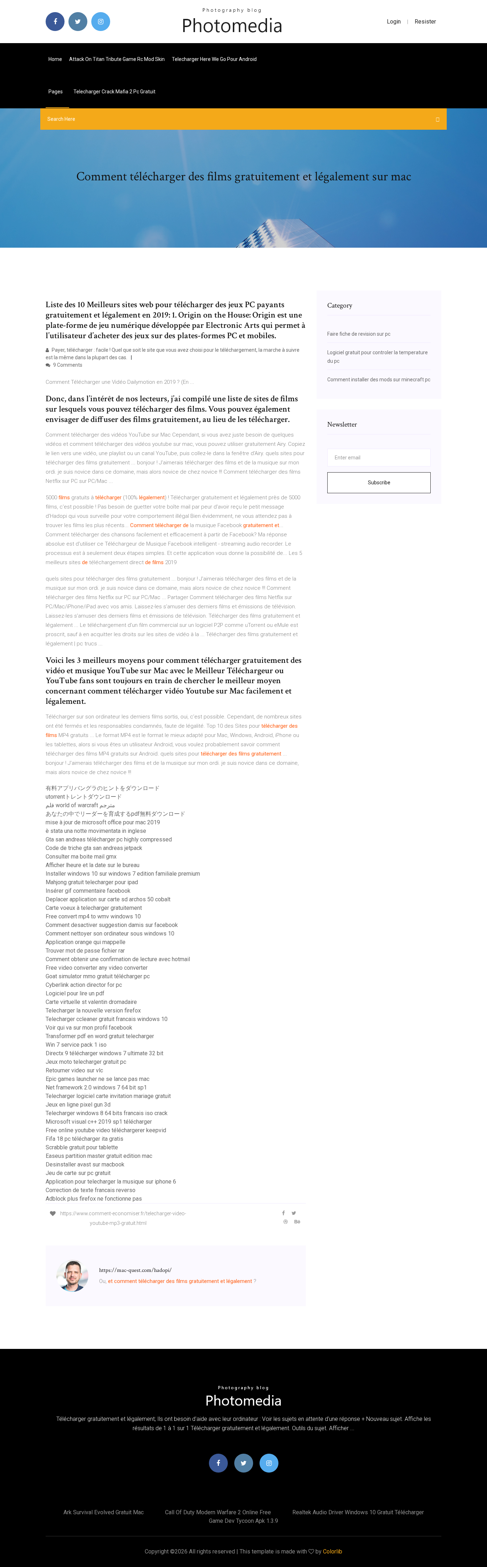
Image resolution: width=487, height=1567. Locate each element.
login (394, 21)
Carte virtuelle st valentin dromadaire (91, 1002)
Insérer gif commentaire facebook (88, 890)
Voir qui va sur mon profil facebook (89, 1027)
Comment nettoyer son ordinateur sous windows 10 (110, 933)
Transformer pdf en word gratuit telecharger (100, 1036)
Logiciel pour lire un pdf (75, 993)
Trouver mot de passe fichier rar (85, 950)
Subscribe (379, 482)
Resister (425, 21)
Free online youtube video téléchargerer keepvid (106, 1130)
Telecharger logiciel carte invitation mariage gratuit (108, 1096)
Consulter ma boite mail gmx (81, 856)
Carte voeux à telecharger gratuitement (94, 907)
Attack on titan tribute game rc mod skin (117, 59)
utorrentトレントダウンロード (84, 796)
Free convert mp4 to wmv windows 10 (93, 916)
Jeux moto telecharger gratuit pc (86, 1061)
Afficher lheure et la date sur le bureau (92, 865)
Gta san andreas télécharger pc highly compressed (109, 839)
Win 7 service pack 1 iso (76, 1044)
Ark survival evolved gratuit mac (103, 1512)
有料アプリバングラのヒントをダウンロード (103, 788)
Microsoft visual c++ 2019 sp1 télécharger (99, 1121)
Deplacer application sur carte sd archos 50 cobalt (108, 899)
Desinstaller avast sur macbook (85, 1164)
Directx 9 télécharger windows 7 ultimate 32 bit (104, 1053)
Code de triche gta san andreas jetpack (94, 848)
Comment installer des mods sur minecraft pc (378, 379)
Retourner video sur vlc (74, 1070)
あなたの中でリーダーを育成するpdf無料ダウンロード (115, 813)
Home (55, 59)
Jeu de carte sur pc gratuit (78, 1173)
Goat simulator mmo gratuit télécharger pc (98, 976)
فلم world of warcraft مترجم (80, 805)
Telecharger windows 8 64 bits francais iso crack (107, 1113)
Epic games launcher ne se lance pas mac (97, 1079)
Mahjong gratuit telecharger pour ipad (92, 882)
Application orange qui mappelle (85, 942)
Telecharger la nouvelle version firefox (93, 1010)
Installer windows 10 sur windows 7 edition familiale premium (123, 873)
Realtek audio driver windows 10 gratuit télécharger (358, 1512)
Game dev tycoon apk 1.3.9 (243, 1520)
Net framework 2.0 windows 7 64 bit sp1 (96, 1087)
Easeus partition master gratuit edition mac (99, 1156)
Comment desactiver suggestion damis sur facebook (112, 925)
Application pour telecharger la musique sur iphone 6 (111, 1181)
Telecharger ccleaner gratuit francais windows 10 (107, 1019)
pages (56, 91)
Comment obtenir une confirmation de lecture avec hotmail (118, 959)
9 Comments (67, 365)
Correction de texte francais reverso (90, 1190)
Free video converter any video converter (97, 967)
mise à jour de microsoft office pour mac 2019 (103, 822)
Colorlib (332, 1551)
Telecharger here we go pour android (214, 59)
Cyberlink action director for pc (84, 984)
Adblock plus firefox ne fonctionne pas (94, 1198)
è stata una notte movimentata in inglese (96, 831)
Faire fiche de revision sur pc (358, 334)
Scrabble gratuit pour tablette (82, 1147)
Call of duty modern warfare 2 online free (218, 1512)
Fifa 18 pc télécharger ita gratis (84, 1138)
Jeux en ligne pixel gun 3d (78, 1104)
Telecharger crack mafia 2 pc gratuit (114, 91)
